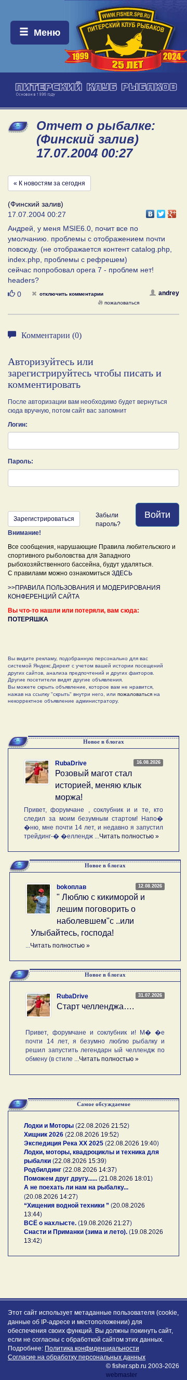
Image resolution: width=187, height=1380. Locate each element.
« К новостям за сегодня (49, 183)
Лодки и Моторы (49, 1125)
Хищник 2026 (43, 1134)
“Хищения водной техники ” (66, 1205)
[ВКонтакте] (150, 211)
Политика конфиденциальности (92, 1348)
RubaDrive (71, 763)
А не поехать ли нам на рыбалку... (76, 1187)
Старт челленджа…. (95, 1006)
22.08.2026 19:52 (92, 1134)
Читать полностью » (129, 836)
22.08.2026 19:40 (132, 1143)
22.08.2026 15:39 (79, 1161)
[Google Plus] (172, 211)
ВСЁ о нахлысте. (50, 1223)
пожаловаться (121, 303)
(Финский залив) (35, 204)
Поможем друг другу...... (60, 1178)
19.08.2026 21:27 (105, 1223)
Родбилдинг (42, 1169)
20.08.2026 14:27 (51, 1196)
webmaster (121, 1374)
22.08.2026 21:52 (102, 1125)
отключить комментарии (71, 294)
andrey (168, 293)
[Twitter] (161, 211)
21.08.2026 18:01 (126, 1178)
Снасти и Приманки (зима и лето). (75, 1232)
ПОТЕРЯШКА (28, 619)
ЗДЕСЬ (122, 573)
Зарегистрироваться (44, 518)
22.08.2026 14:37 (90, 1169)
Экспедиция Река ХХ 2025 (63, 1143)
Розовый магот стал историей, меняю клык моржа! (98, 785)
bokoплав (71, 887)
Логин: (18, 424)
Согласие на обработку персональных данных (76, 1357)
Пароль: (20, 461)
